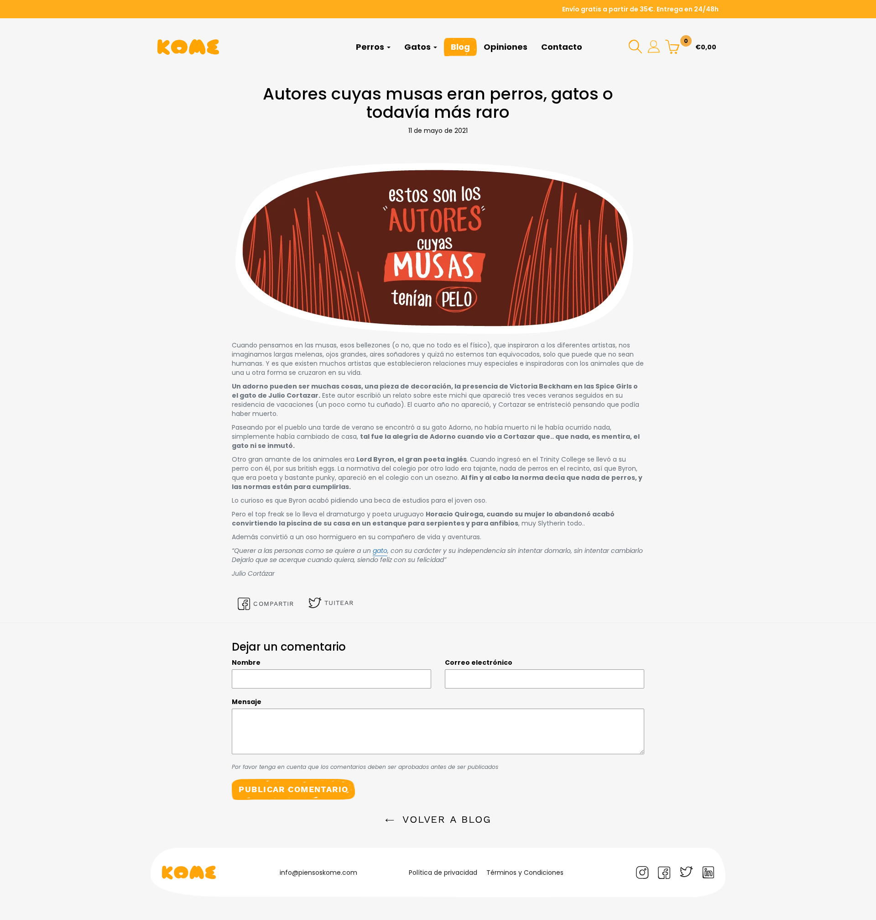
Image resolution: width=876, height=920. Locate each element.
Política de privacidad (443, 872)
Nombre (246, 662)
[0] (672, 46)
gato (380, 550)
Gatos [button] (418, 47)
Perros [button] (371, 47)
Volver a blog (445, 819)
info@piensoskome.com (318, 872)
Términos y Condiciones (524, 872)
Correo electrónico (478, 662)
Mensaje (246, 701)
